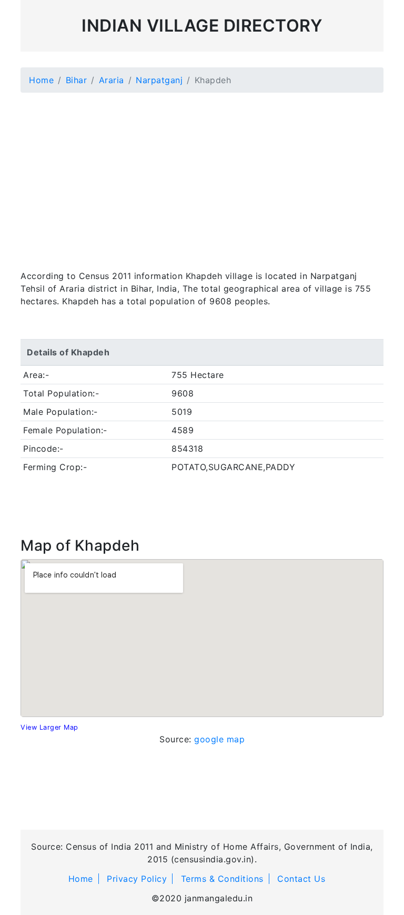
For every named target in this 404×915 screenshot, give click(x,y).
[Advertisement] (202, 174)
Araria (111, 80)
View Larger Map (49, 727)
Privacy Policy (137, 878)
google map (219, 739)
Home (41, 80)
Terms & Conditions (222, 878)
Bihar (76, 80)
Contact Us (301, 878)
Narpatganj (159, 80)
